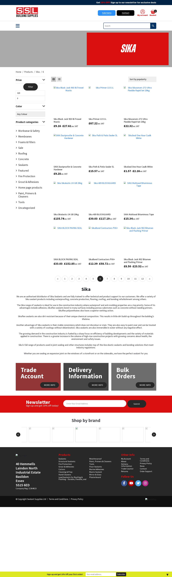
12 (142, 278)
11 (135, 278)
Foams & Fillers (26, 142)
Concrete (23, 159)
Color (19, 106)
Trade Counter (127, 468)
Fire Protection (26, 176)
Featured (23, 170)
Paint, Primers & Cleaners (27, 195)
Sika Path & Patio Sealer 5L (101, 166)
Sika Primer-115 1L (97, 119)
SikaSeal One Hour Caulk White (138, 166)
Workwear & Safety (29, 130)
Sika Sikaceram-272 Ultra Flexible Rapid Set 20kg (135, 120)
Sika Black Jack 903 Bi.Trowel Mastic (67, 120)
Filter (30, 86)
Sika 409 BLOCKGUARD (100, 214)
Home (18, 72)
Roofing (22, 153)
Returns (124, 471)
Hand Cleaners (65, 474)
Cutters (62, 469)
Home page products (30, 187)
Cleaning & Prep (65, 472)
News (142, 466)
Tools (21, 202)
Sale (20, 147)
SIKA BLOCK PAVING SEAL (66, 259)
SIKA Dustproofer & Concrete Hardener (67, 168)
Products (28, 72)
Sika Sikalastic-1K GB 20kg (66, 214)
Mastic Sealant (95, 472)
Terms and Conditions (144, 459)
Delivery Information (126, 465)
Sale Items (106, 13)
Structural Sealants (67, 461)
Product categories (27, 122)
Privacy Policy (146, 463)
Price (19, 80)
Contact (125, 13)
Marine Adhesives (96, 469)
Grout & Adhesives (28, 181)
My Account (126, 458)
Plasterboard (95, 477)
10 (128, 278)
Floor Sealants (95, 466)
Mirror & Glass (95, 474)
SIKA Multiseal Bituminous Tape (139, 214)
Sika (38, 72)
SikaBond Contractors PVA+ (102, 259)
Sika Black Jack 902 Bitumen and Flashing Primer (137, 261)
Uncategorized (26, 207)
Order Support (146, 471)
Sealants (23, 164)
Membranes (25, 136)
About (123, 461)
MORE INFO (49, 385)
